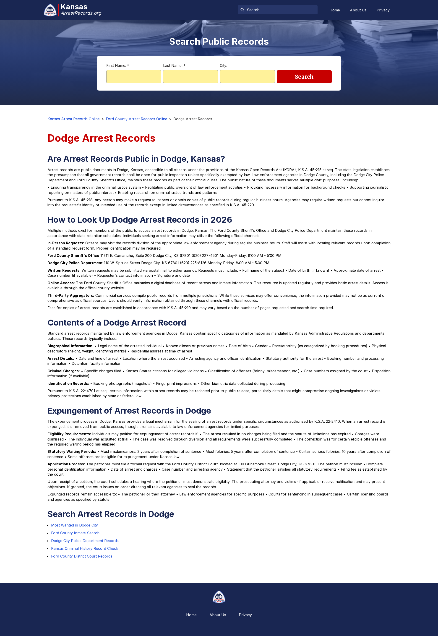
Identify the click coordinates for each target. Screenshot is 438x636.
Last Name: (174, 65)
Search (304, 76)
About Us (358, 10)
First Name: (117, 65)
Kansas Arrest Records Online (73, 119)
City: (223, 65)
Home (334, 10)
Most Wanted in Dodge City (74, 525)
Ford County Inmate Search (75, 533)
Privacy (383, 10)
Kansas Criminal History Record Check (84, 548)
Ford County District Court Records (81, 556)
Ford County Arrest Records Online (136, 119)
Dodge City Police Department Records (85, 540)
